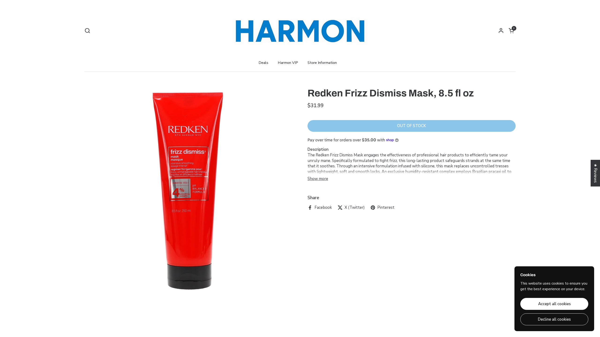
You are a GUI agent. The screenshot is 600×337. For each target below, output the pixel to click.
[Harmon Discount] (300, 30)
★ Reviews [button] (595, 173)
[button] (87, 30)
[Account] (501, 30)
